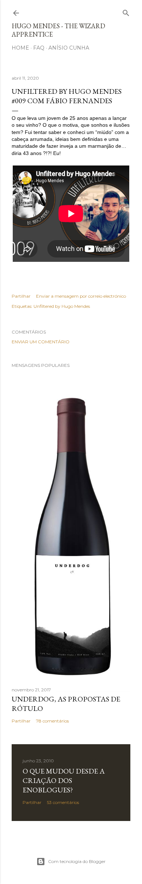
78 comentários (52, 721)
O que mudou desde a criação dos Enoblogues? (64, 780)
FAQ (38, 48)
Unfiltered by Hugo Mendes (61, 306)
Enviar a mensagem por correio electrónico (81, 296)
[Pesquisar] (126, 11)
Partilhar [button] (21, 296)
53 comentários (63, 802)
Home (20, 48)
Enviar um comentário (41, 341)
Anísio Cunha (68, 48)
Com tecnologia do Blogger (77, 861)
